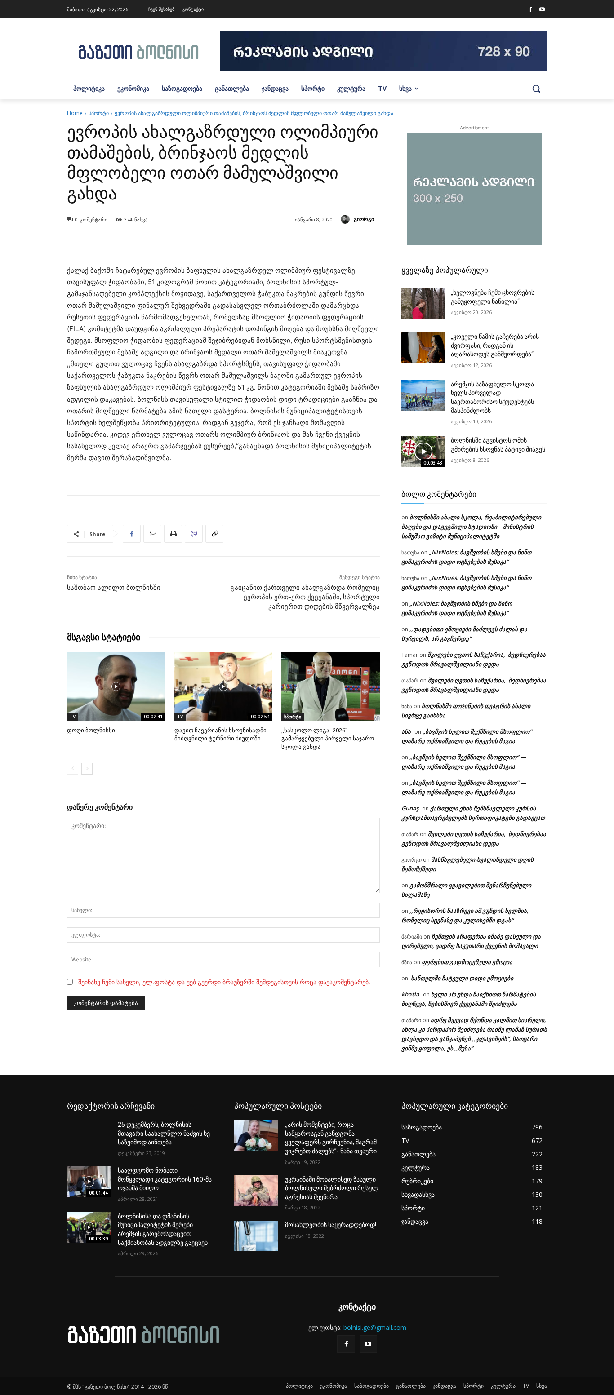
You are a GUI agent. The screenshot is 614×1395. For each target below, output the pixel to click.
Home (75, 113)
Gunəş (409, 808)
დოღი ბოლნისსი (91, 730)
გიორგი (364, 219)
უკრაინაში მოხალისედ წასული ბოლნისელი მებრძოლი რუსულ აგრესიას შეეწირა (331, 1188)
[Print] (173, 534)
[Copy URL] (214, 534)
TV (73, 716)
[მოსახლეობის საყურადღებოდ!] (256, 1236)
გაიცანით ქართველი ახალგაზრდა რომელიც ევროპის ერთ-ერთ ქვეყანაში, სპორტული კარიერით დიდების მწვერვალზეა (305, 597)
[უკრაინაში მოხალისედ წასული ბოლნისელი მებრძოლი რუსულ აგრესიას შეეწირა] (256, 1190)
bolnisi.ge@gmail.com (374, 1327)
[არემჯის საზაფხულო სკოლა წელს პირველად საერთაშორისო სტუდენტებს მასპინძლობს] (423, 395)
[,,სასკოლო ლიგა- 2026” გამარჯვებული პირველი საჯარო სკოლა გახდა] (330, 686)
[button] (536, 88)
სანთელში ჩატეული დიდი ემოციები (461, 978)
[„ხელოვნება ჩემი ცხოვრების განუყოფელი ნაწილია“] (423, 303)
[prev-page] (72, 769)
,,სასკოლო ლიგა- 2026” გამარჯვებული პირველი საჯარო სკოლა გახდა (327, 738)
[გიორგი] (346, 219)
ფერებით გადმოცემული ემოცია (467, 962)
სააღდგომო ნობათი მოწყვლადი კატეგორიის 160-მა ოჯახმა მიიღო (165, 1179)
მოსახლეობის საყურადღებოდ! (330, 1224)
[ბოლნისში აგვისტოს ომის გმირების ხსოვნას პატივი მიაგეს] (423, 451)
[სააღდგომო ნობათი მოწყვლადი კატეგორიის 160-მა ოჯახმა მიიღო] (89, 1181)
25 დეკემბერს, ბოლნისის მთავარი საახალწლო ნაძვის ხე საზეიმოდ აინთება (164, 1133)
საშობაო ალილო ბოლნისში (113, 588)
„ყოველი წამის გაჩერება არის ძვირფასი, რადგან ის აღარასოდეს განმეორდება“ (495, 345)
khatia (410, 994)
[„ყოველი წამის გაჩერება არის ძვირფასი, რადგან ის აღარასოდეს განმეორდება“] (423, 347)
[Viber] (194, 534)
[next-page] (87, 769)
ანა (406, 731)
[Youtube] (542, 10)
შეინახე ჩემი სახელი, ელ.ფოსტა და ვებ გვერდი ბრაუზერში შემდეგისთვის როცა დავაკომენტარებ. (224, 982)
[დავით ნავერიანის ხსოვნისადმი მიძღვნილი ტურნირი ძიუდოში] (223, 686)
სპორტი (99, 113)
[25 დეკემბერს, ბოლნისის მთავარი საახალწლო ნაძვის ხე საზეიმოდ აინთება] (89, 1135)
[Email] (152, 534)
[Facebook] (530, 10)
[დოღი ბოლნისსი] (116, 686)
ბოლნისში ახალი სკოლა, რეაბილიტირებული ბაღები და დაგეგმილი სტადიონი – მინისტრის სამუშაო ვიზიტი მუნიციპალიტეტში (471, 526)
